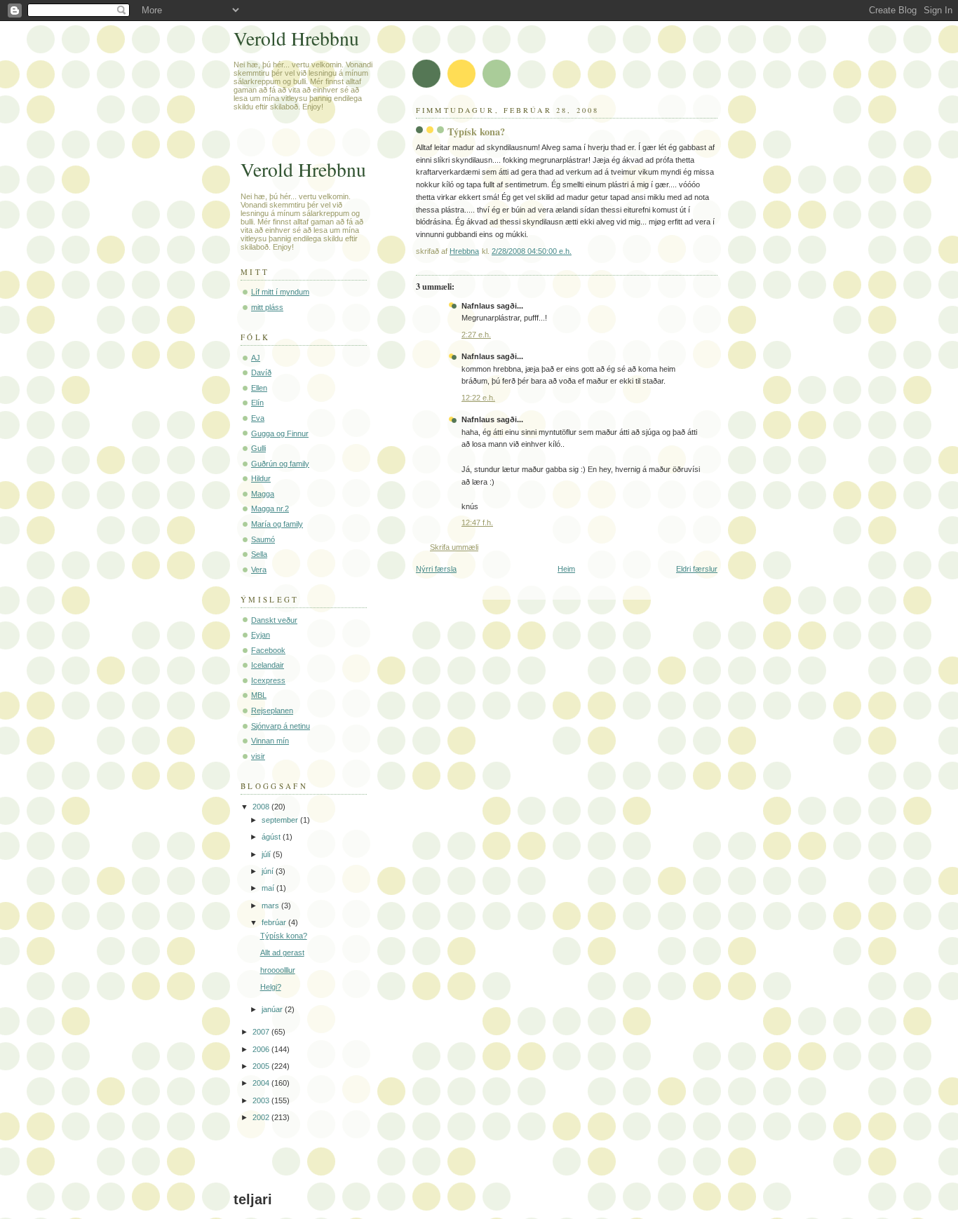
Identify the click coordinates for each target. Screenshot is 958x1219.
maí (269, 888)
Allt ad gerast (282, 952)
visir (258, 756)
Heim (566, 569)
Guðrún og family (280, 463)
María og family (277, 524)
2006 (261, 1049)
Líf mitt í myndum (280, 292)
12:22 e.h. (478, 397)
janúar (273, 1009)
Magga (262, 494)
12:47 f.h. (477, 522)
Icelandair (267, 665)
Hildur (261, 478)
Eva (257, 418)
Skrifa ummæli (454, 547)
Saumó (263, 539)
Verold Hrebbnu (296, 38)
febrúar (275, 922)
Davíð (261, 372)
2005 (261, 1066)
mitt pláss (267, 307)
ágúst (272, 837)
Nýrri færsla (436, 569)
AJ (255, 357)
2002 (261, 1117)
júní (269, 871)
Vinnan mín (270, 740)
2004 (261, 1083)
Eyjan (260, 635)
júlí (267, 854)
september (281, 820)
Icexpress (268, 680)
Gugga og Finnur (280, 433)
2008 (261, 806)
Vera (259, 569)
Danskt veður (274, 620)
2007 (261, 1032)
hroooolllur (277, 970)
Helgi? (270, 987)
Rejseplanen (272, 710)
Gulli (258, 448)
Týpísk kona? (283, 935)
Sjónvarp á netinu (280, 726)
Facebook (268, 650)
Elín (257, 402)
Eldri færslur (696, 569)
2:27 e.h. (476, 334)
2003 (261, 1100)
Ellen (259, 388)
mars (271, 905)
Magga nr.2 (270, 508)
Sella (259, 554)
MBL (259, 695)
